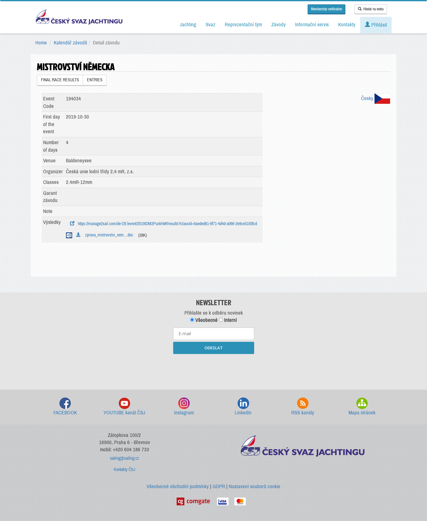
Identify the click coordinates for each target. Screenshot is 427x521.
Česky (367, 98)
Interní (230, 320)
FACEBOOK (65, 412)
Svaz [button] (210, 24)
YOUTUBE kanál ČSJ (124, 412)
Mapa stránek (362, 412)
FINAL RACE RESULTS (60, 80)
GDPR (219, 486)
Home (41, 42)
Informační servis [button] (312, 24)
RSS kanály (302, 412)
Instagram (184, 412)
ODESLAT (213, 348)
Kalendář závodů (70, 42)
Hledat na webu (373, 9)
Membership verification (326, 9)
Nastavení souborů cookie (254, 486)
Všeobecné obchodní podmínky (178, 486)
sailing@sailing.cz (124, 458)
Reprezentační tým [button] (243, 24)
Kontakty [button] (346, 24)
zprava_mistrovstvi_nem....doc (107, 235)
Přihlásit (378, 25)
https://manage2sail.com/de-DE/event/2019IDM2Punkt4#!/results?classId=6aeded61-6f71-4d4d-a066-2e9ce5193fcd (166, 223)
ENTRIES (95, 80)
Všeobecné (206, 320)
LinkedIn (243, 412)
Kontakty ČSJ (124, 469)
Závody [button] (278, 24)
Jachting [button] (188, 24)
